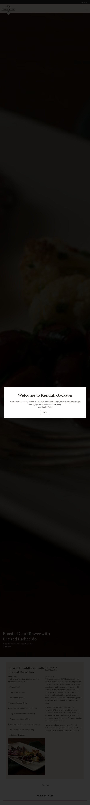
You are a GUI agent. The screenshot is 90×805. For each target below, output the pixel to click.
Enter (45, 412)
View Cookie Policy (45, 407)
